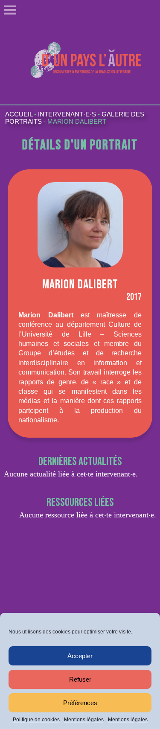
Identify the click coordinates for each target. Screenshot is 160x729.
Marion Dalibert (76, 121)
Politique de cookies (36, 720)
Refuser (80, 679)
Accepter (80, 655)
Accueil (18, 114)
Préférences (80, 702)
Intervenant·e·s (67, 114)
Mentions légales (84, 720)
